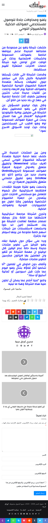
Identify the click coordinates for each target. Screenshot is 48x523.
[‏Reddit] (13, 311)
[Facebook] (26, 40)
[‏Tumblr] (24, 311)
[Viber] (21, 317)
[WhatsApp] (32, 317)
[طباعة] (10, 317)
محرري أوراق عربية (37, 34)
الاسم (44, 455)
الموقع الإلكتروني (40, 473)
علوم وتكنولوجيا (32, 11)
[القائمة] (3, 5)
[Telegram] (26, 317)
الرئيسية (42, 11)
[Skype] (37, 317)
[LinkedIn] (29, 311)
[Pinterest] (18, 311)
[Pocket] (7, 311)
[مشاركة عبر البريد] (15, 317)
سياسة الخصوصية (13, 510)
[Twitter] (21, 40)
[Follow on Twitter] (30, 34)
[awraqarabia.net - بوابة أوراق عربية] (37, 4)
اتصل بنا (23, 510)
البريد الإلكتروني (40, 464)
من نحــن (31, 510)
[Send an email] (28, 34)
